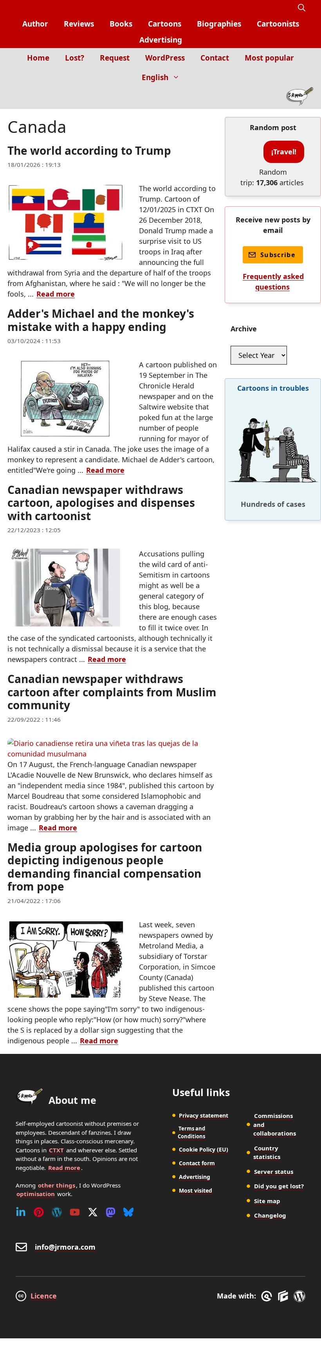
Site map (267, 1201)
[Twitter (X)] (93, 1212)
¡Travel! (283, 151)
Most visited (195, 1190)
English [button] (155, 77)
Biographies (219, 24)
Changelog (270, 1215)
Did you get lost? (279, 1186)
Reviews (79, 24)
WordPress (165, 58)
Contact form (197, 1163)
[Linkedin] (21, 1212)
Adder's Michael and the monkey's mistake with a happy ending (100, 320)
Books (121, 24)
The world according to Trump (89, 150)
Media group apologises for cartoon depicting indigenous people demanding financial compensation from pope (104, 867)
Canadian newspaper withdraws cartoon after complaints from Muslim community (111, 691)
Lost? (74, 58)
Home (38, 58)
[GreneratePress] (268, 1296)
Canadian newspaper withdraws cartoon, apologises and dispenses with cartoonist (101, 502)
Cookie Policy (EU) (203, 1149)
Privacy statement (203, 1115)
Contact (214, 58)
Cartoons (164, 24)
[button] (301, 8)
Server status (273, 1171)
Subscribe (277, 254)
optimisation (35, 1194)
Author (35, 24)
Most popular (269, 58)
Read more (55, 294)
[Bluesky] (128, 1212)
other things (56, 1185)
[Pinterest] (39, 1212)
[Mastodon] (110, 1212)
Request (115, 58)
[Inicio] (299, 98)
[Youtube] (75, 1212)
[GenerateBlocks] (284, 1296)
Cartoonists (278, 24)
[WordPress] (57, 1212)
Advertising (160, 40)
